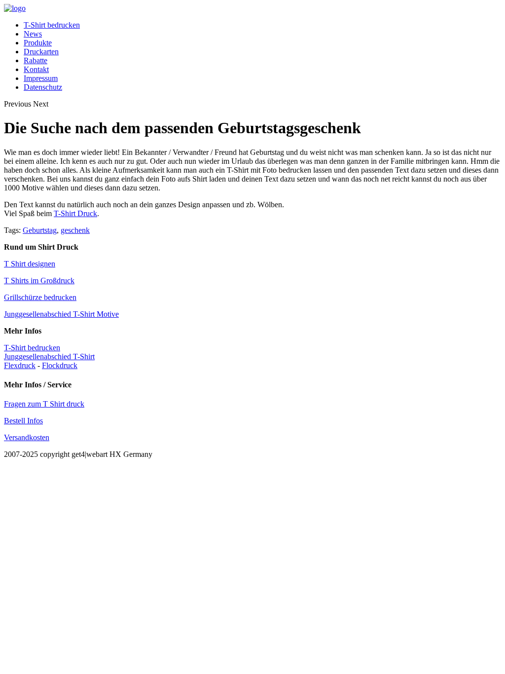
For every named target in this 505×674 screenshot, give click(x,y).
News (33, 34)
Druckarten (41, 51)
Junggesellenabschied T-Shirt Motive (61, 314)
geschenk (75, 230)
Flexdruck (20, 365)
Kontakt (36, 69)
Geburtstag (40, 230)
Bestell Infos (23, 420)
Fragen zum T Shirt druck (44, 404)
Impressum (41, 78)
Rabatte (35, 60)
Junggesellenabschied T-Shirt (49, 356)
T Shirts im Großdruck (39, 280)
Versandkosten (26, 437)
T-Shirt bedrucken (52, 25)
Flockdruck (59, 365)
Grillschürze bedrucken (40, 297)
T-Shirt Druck (75, 213)
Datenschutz (43, 87)
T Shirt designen (29, 264)
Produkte (38, 42)
